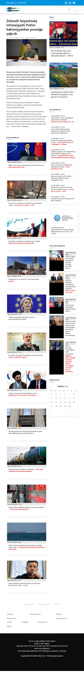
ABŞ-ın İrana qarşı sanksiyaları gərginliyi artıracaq (27, 166)
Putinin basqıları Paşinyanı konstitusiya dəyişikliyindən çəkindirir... (70, 286)
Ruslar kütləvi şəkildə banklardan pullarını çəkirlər (26, 508)
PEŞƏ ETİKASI (44, 604)
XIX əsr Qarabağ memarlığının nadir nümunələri (70, 359)
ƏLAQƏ (56, 604)
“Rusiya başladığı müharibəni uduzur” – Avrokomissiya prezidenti (22, 318)
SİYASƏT (59, 614)
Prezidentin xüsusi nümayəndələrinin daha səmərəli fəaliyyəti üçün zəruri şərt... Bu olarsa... (62, 231)
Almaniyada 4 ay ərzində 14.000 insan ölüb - (24, 280)
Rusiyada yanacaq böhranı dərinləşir (26, 470)
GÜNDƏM (10, 614)
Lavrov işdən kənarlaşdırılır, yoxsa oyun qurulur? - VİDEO (63, 52)
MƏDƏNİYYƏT (11, 618)
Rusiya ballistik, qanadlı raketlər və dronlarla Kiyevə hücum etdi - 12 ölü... (24, 584)
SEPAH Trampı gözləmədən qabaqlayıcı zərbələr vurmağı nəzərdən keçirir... (70, 262)
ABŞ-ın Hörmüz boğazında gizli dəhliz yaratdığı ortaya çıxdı (26, 547)
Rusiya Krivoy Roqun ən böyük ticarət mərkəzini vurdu (25, 204)
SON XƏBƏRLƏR (61, 618)
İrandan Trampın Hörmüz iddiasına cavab (23, 394)
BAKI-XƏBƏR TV (35, 614)
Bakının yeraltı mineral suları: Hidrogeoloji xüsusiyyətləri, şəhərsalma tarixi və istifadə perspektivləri (70, 328)
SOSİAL (9, 622)
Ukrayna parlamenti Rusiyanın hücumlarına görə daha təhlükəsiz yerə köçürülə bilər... (25, 432)
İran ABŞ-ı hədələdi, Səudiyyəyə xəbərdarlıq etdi (26, 356)
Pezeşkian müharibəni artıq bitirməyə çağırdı (25, 242)
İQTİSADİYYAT (42, 622)
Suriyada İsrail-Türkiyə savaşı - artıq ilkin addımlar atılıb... (63, 94)
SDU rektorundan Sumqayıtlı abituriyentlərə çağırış (70, 307)
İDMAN (9, 626)
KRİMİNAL (25, 622)
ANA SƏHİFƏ (29, 604)
